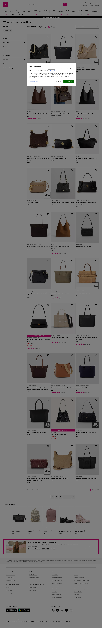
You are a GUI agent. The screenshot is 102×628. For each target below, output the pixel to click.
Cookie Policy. (52, 70)
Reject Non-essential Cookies (55, 81)
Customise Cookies (33, 81)
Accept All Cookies (68, 81)
